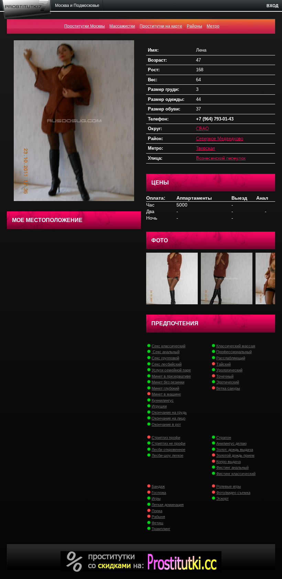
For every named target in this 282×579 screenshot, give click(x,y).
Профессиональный (234, 352)
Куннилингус (163, 400)
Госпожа (159, 493)
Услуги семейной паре (171, 370)
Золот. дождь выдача (234, 450)
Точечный (225, 376)
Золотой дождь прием (235, 455)
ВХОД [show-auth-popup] (273, 5)
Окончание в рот (166, 424)
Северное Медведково (219, 138)
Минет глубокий (165, 388)
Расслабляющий (230, 358)
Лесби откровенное (168, 450)
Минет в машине (166, 394)
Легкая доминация (168, 505)
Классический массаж (235, 346)
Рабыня (158, 517)
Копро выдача (228, 462)
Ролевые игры (228, 486)
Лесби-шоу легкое (167, 455)
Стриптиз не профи (168, 443)
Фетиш (157, 523)
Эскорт (222, 498)
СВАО (202, 128)
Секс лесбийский (167, 364)
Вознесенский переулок (221, 158)
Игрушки (159, 406)
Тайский (223, 364)
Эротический (227, 382)
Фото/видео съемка (233, 493)
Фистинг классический (236, 474)
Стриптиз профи (166, 437)
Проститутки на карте (161, 26)
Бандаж (158, 486)
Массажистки (122, 26)
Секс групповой (165, 358)
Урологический (229, 370)
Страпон (223, 437)
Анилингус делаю (231, 443)
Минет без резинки (168, 382)
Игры (156, 498)
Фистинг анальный (232, 467)
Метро (213, 26)
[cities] (77, 5)
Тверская (205, 148)
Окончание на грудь (169, 412)
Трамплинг (161, 529)
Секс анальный (166, 352)
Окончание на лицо (168, 418)
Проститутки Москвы (84, 26)
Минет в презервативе (171, 376)
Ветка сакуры (228, 388)
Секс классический (168, 346)
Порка (157, 511)
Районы (194, 26)
